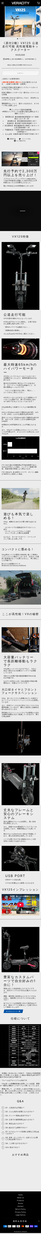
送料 (13, 65)
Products (20, 1200)
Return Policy (20, 1209)
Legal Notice (20, 1215)
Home (20, 1195)
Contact (20, 1206)
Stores (20, 1203)
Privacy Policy (20, 1212)
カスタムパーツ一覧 (13, 1011)
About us (20, 1198)
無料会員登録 (20, 1221)
